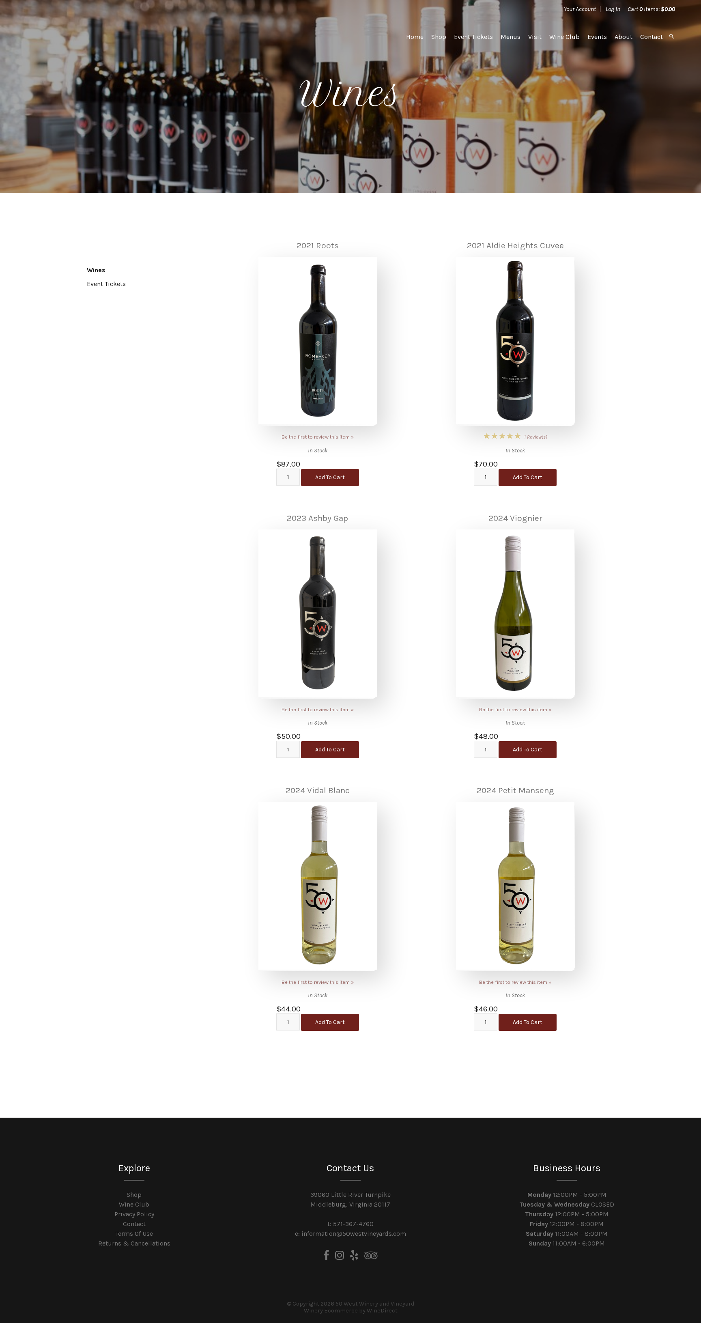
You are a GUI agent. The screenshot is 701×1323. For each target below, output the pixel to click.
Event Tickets (473, 37)
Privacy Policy (134, 1214)
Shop (438, 37)
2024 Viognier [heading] (515, 518)
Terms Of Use (134, 1233)
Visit (535, 37)
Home (415, 37)
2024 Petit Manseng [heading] (515, 790)
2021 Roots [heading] (318, 245)
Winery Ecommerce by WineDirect (351, 1310)
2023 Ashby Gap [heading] (317, 518)
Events (597, 37)
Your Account (580, 9)
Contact (651, 37)
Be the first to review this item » (318, 437)
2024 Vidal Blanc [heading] (318, 790)
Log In (613, 9)
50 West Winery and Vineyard (83, 36)
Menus (510, 37)
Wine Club (564, 37)
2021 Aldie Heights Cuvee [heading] (515, 245)
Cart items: (651, 9)
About (623, 37)
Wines (96, 270)
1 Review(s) (535, 437)
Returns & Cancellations (134, 1243)
